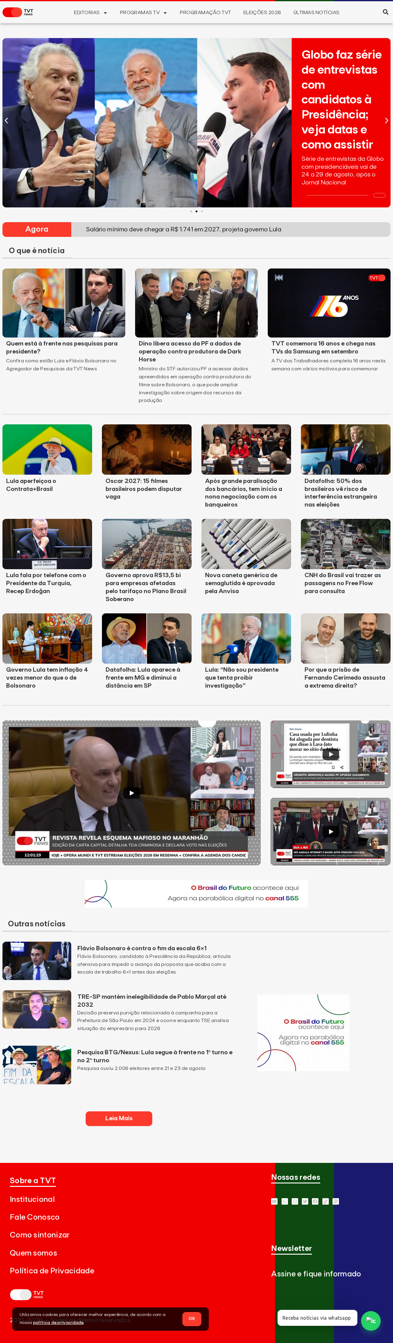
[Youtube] (274, 1201)
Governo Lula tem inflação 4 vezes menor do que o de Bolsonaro (47, 678)
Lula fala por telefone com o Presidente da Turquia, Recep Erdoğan (46, 583)
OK (192, 1319)
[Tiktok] (325, 1201)
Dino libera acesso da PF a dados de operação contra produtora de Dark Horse (190, 352)
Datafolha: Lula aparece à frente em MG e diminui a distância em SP (143, 678)
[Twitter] (305, 1201)
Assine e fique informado (316, 1274)
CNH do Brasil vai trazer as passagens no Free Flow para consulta (343, 583)
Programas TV (140, 12)
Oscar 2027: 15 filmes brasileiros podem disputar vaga (144, 489)
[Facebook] (315, 1201)
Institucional (32, 1199)
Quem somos (33, 1253)
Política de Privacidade (52, 1271)
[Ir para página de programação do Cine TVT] (196, 906)
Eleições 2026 (262, 12)
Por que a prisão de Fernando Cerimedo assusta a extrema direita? (345, 678)
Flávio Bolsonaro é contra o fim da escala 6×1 (142, 948)
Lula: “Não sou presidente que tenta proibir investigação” (241, 678)
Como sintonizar (40, 1235)
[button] (385, 12)
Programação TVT (205, 12)
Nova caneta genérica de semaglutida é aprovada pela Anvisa (241, 583)
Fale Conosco (35, 1217)
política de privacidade (58, 1323)
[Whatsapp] (285, 1201)
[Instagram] (295, 1201)
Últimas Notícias (317, 12)
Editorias (86, 12)
